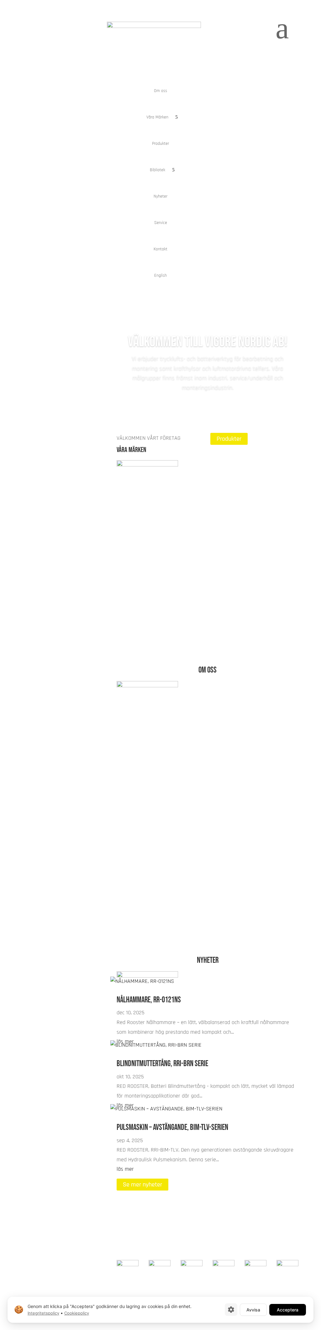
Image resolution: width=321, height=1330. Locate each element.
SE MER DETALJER (240, 932)
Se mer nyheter (142, 1184)
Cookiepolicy (76, 1313)
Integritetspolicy (43, 1313)
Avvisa (253, 1309)
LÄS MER (134, 559)
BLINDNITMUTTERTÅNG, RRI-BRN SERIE (162, 1064)
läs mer (125, 1169)
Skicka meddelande (257, 1218)
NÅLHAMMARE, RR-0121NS (149, 1000)
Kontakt (160, 249)
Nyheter (160, 196)
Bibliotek (157, 170)
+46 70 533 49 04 (278, 1236)
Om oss (160, 91)
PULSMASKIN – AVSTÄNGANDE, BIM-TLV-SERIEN (172, 1127)
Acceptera (287, 1309)
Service (160, 223)
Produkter (160, 143)
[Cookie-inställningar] (231, 1309)
